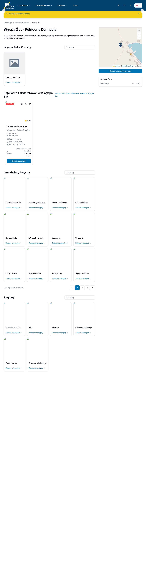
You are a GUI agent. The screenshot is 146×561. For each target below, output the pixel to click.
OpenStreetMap (127, 66)
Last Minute (23, 5)
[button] (120, 45)
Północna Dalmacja (22, 23)
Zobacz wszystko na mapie (120, 71)
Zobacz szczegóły (13, 82)
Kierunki (61, 5)
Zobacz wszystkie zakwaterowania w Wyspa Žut (74, 94)
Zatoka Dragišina (23, 130)
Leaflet (117, 66)
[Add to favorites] (30, 104)
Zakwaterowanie (42, 5)
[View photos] (21, 104)
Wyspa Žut (11, 130)
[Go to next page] (92, 287)
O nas (75, 5)
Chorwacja (8, 23)
